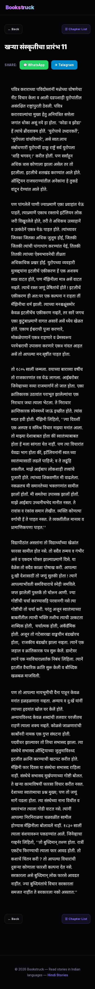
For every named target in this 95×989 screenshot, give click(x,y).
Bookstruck (20, 7)
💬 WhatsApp (34, 65)
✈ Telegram (64, 65)
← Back (13, 29)
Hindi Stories (58, 975)
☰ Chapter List (76, 29)
